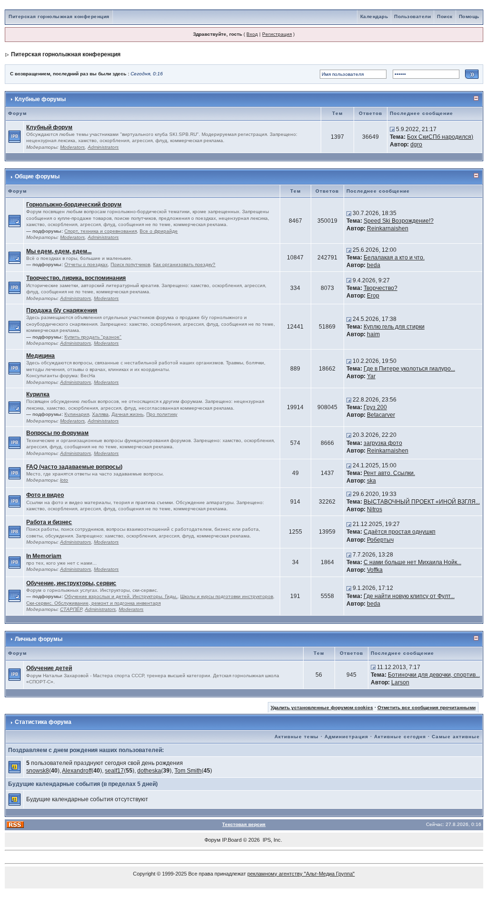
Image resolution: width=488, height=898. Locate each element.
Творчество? (380, 288)
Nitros (374, 509)
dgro (416, 144)
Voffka (375, 570)
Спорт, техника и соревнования (100, 231)
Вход (252, 34)
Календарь (374, 16)
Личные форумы (38, 639)
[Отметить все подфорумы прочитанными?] (14, 220)
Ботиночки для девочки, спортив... (434, 674)
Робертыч (380, 540)
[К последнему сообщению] (392, 129)
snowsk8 (37, 770)
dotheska (149, 770)
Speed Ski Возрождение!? (399, 220)
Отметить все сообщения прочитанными (426, 707)
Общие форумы (37, 176)
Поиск (445, 16)
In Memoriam (43, 556)
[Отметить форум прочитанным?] (14, 136)
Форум (212, 840)
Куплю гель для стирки (394, 326)
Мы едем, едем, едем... (59, 251)
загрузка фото (383, 443)
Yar (371, 376)
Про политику (161, 414)
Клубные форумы (40, 99)
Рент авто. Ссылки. (389, 473)
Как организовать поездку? (184, 264)
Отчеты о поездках (86, 264)
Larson (400, 682)
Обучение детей (49, 668)
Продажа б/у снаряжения (61, 310)
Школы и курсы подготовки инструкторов (226, 596)
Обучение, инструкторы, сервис (71, 583)
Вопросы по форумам (57, 433)
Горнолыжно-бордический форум (74, 204)
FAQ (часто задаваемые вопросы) (74, 467)
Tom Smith (188, 770)
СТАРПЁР (71, 609)
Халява (100, 414)
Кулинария (76, 414)
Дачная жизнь (127, 414)
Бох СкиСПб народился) (440, 137)
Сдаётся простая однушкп (400, 531)
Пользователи (412, 16)
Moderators (72, 147)
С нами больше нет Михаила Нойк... (412, 562)
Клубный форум (49, 127)
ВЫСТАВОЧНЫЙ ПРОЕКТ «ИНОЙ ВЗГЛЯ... (422, 501)
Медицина (40, 355)
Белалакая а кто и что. (394, 257)
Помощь (469, 16)
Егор (373, 295)
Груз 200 (375, 407)
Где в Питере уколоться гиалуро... (409, 368)
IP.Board (232, 840)
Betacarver (381, 415)
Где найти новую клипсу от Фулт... (409, 596)
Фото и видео (45, 495)
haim (373, 334)
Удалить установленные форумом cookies (322, 707)
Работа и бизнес (49, 522)
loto (64, 480)
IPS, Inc (272, 840)
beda (373, 265)
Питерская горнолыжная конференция (59, 16)
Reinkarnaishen (387, 228)
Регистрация (277, 34)
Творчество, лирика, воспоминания (76, 278)
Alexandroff (77, 770)
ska (371, 480)
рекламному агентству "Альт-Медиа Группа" (301, 874)
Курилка (38, 394)
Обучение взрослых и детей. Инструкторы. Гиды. (120, 596)
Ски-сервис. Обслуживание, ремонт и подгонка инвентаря (93, 603)
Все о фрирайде (159, 231)
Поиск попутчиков (130, 264)
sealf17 (114, 770)
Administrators (103, 147)
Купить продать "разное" (93, 337)
